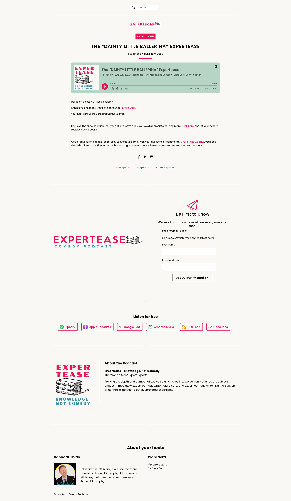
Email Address (170, 260)
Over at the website (192, 142)
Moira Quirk (129, 108)
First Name (168, 244)
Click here (188, 126)
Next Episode (123, 167)
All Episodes (143, 167)
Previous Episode (165, 167)
